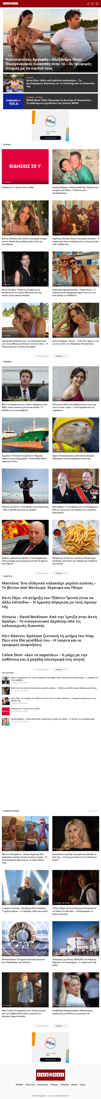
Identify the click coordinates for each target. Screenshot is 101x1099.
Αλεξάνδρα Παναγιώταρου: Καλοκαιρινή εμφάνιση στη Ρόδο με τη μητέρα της (72, 1012)
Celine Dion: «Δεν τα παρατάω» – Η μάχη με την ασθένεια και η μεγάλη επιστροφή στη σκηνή (44, 657)
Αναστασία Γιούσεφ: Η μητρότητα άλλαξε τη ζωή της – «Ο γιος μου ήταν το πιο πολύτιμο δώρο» (74, 857)
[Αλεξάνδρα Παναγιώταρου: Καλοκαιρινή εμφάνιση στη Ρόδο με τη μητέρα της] (75, 989)
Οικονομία (68, 954)
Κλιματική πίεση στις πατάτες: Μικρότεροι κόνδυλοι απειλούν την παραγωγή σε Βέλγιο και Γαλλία (74, 561)
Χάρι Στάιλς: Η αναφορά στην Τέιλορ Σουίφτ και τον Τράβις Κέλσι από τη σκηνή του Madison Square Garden (24, 1013)
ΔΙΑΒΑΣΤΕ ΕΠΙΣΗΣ (11, 811)
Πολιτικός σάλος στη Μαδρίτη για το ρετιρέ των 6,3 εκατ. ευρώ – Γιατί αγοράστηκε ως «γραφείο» (74, 407)
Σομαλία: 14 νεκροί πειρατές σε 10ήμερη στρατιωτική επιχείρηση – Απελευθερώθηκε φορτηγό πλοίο (24, 458)
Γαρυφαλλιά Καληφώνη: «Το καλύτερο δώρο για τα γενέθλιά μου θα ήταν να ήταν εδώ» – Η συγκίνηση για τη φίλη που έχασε (25, 344)
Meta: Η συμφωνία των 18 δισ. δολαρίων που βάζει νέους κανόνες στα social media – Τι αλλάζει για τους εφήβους (24, 407)
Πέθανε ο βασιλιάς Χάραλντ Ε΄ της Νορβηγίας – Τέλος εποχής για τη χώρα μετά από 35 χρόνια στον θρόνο (25, 561)
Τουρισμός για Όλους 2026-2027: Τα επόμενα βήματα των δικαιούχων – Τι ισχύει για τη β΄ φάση (74, 962)
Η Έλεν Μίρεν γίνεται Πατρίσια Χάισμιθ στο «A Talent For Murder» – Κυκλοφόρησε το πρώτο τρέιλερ (74, 911)
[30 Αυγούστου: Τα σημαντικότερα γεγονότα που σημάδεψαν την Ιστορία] (25, 938)
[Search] (92, 3)
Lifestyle (31, 97)
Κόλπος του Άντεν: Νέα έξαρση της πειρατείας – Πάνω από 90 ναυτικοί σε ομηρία (25, 508)
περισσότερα (92, 811)
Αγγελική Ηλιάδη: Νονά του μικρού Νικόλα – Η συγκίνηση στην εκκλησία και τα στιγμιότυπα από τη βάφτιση (75, 241)
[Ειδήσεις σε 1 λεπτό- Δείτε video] (25, 166)
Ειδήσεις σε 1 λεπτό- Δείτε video (18, 187)
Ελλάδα (10, 55)
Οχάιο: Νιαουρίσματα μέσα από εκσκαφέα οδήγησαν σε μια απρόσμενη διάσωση (73, 457)
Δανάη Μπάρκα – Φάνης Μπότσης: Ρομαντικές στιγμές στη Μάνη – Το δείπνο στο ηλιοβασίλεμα (75, 190)
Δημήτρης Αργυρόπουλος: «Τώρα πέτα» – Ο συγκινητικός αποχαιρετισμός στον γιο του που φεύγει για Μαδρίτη (74, 292)
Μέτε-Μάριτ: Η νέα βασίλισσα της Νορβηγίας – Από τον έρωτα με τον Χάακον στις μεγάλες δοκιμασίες (75, 509)
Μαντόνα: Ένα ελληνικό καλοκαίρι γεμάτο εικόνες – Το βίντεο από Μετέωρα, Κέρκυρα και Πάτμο (49, 585)
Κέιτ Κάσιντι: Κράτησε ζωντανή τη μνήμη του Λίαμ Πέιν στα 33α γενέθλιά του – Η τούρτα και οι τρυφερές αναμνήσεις (48, 640)
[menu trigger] (97, 3)
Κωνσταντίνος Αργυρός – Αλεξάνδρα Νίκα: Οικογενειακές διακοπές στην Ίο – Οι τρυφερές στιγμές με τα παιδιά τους (48, 64)
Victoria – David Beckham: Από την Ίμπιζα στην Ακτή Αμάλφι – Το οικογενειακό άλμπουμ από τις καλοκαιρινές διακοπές (49, 621)
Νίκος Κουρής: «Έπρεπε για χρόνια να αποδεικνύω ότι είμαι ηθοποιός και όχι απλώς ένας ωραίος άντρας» (22, 292)
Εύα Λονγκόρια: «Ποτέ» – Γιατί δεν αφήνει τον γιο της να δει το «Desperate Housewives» (75, 342)
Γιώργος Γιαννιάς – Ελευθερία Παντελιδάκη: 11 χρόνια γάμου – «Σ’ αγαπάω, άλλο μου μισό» (25, 909)
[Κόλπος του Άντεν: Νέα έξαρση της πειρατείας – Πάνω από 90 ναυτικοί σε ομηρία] (25, 486)
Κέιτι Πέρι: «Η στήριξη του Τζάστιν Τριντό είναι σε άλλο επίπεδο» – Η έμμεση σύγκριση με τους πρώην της (49, 602)
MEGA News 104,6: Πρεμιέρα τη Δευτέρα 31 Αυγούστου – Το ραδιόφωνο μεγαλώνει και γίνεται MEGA (59, 102)
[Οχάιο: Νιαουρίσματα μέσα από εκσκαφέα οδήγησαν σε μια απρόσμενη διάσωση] (75, 435)
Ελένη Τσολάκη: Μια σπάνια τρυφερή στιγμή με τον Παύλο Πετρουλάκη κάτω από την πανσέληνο (24, 241)
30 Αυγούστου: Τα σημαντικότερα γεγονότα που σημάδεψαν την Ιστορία (23, 961)
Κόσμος (8, 399)
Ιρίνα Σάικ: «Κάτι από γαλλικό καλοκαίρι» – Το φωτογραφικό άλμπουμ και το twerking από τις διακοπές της (60, 83)
